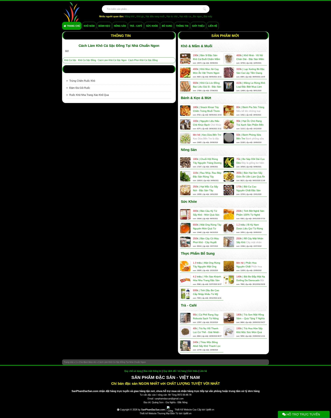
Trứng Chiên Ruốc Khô (82, 80)
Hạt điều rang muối (155, 16)
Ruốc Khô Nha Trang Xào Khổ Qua (89, 94)
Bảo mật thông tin (152, 371)
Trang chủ (68, 362)
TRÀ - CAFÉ (136, 26)
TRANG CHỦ (73, 26)
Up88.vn (210, 409)
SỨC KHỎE (152, 26)
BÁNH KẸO (104, 26)
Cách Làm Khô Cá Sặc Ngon (112, 60)
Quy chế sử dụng (133, 371)
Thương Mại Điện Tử (167, 413)
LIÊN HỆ (212, 26)
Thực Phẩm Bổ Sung (198, 253)
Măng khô (129, 16)
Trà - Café (189, 305)
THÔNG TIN (182, 26)
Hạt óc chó (172, 16)
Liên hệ (203, 371)
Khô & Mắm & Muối (196, 46)
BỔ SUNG (167, 26)
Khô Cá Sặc (70, 60)
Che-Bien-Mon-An (87, 362)
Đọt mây (208, 16)
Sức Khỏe (189, 201)
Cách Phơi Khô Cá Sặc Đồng (143, 60)
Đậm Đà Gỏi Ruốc (79, 87)
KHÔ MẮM (89, 26)
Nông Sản (189, 150)
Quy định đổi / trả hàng (174, 371)
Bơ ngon (197, 16)
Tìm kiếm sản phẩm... (204, 9)
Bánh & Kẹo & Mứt (196, 98)
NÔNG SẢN (120, 26)
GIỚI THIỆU (198, 26)
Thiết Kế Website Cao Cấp (188, 409)
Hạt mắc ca (185, 16)
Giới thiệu (193, 371)
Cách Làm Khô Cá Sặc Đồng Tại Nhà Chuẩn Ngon (122, 362)
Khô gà (140, 16)
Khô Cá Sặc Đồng (87, 60)
